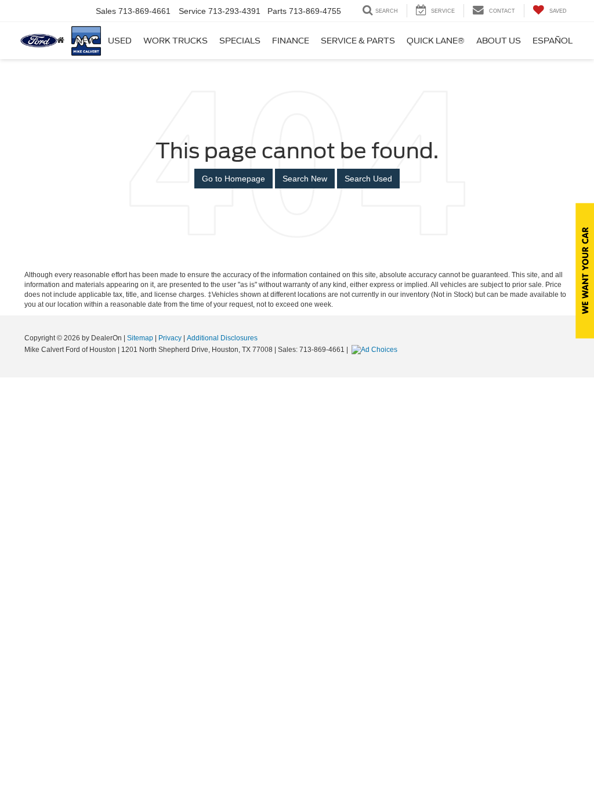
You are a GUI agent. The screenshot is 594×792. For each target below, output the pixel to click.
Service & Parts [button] (358, 40)
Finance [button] (290, 40)
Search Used (368, 178)
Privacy (170, 338)
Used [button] (120, 40)
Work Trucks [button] (175, 40)
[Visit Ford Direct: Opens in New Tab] (376, 350)
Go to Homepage (233, 178)
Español (553, 40)
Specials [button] (239, 40)
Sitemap (140, 338)
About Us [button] (498, 40)
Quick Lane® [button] (436, 40)
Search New (304, 178)
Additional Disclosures (222, 338)
